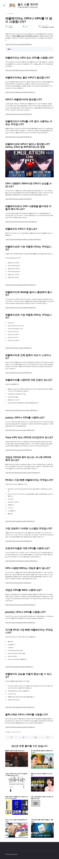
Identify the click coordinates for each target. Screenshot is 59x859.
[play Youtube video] (29, 163)
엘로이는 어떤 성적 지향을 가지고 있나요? (42, 774)
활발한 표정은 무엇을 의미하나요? (14, 750)
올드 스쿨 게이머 (28, 4)
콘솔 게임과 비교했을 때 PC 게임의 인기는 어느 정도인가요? (16, 797)
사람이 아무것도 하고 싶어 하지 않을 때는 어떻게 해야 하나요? (16, 774)
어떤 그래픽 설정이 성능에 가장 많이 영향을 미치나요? (42, 797)
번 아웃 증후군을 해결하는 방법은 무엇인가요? (42, 751)
